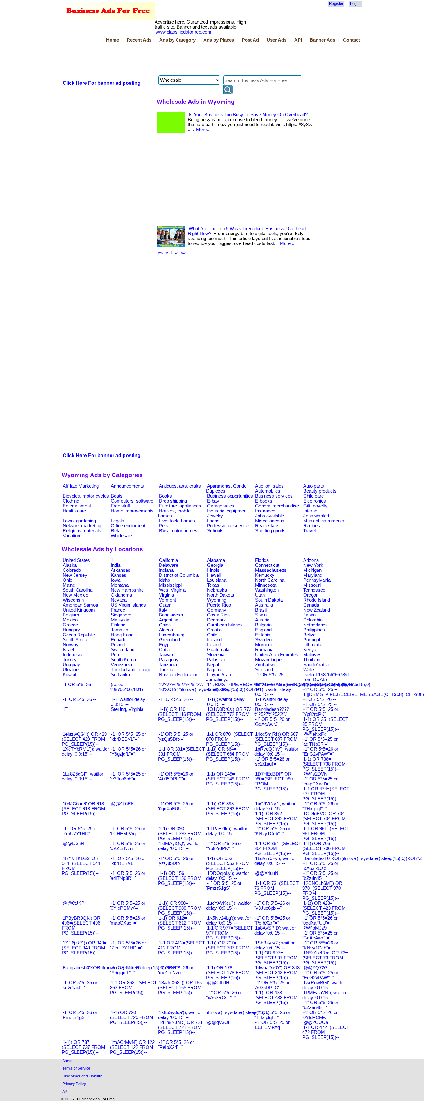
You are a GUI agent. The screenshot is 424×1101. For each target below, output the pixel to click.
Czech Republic (79, 634)
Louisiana (216, 580)
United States (76, 560)
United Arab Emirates (276, 654)
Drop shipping (173, 500)
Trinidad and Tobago (131, 669)
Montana (120, 585)
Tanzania (168, 664)
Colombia (313, 619)
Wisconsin (73, 600)
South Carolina (77, 590)
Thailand (311, 659)
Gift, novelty (315, 505)
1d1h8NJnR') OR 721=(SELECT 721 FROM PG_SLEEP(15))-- (181, 1027)
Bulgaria (263, 624)
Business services (274, 496)
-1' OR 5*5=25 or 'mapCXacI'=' (320, 781)
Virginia (166, 595)
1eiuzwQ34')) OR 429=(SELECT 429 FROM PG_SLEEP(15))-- (86, 739)
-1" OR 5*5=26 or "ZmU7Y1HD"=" (128, 945)
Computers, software (132, 500)
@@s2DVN (315, 773)
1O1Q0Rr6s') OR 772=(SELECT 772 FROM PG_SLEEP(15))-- (230, 714)
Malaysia (120, 619)
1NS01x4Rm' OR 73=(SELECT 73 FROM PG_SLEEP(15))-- (325, 957)
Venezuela (121, 664)
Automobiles (267, 491)
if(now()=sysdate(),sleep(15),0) (238, 1012)
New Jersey (75, 575)
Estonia (262, 634)
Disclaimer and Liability (82, 1076)
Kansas (118, 575)
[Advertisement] (175, 60)
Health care (74, 510)
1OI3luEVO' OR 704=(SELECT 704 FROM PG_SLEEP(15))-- (324, 818)
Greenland (169, 639)
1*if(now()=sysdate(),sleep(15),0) (336, 684)
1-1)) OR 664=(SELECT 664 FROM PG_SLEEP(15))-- (228, 754)
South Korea (123, 659)
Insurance (265, 510)
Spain (261, 614)
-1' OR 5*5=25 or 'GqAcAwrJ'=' (320, 935)
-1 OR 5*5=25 (221, 689)
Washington (267, 590)
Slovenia (215, 654)
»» (183, 252)
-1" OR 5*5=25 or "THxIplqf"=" (272, 1015)
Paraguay (168, 659)
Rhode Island (316, 600)
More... (203, 129)
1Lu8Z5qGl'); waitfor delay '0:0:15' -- (82, 776)
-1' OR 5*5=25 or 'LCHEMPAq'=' (272, 1025)
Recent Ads (139, 40)
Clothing (71, 500)
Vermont (167, 600)
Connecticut (267, 565)
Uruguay (71, 664)
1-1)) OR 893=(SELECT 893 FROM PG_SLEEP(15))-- (228, 808)
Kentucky (264, 575)
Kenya (309, 649)
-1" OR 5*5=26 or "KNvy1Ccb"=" (320, 945)
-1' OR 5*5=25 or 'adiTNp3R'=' (320, 742)
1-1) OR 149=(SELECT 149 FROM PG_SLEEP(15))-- (228, 778)
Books (165, 496)
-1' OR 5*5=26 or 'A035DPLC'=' (175, 776)
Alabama (216, 560)
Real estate (266, 525)
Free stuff (120, 505)
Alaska (70, 565)
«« (160, 252)
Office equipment (128, 525)
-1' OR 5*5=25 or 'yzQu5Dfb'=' (175, 737)
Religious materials (82, 530)
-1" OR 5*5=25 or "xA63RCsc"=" (320, 866)
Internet (310, 510)
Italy (163, 609)
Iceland (214, 639)
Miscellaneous (269, 520)
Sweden (263, 639)
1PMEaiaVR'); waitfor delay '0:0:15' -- (324, 995)
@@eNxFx (314, 734)
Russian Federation (178, 674)
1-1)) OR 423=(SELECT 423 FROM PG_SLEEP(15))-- (324, 908)
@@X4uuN (266, 873)
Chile (212, 634)
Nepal (213, 664)
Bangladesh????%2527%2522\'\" (271, 712)
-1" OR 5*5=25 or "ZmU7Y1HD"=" (80, 831)
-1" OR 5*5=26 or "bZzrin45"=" (320, 1005)
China (165, 624)
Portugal (311, 639)
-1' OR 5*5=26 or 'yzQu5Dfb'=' (175, 861)
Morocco (264, 644)
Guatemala (218, 649)
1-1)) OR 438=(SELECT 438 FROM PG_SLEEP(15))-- (276, 997)
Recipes (311, 525)
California (168, 560)
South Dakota (269, 600)
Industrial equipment (227, 510)
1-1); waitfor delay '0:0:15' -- (272, 692)
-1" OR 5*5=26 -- (176, 699)
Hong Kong (122, 634)
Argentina (168, 619)
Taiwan (166, 654)
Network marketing (82, 525)
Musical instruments (323, 520)
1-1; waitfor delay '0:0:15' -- (127, 702)
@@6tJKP (73, 903)
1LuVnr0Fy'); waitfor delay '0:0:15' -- (275, 861)
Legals (117, 520)
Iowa (115, 580)
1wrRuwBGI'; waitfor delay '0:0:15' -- (323, 985)
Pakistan (216, 659)
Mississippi (170, 585)
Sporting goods (270, 530)
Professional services (229, 525)
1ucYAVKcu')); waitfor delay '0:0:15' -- (228, 906)
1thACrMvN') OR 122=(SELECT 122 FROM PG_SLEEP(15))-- (133, 1047)
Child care (313, 496)
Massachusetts (270, 570)
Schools (215, 530)
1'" (65, 709)
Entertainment (77, 505)
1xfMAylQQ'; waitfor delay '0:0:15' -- (179, 846)
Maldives (312, 654)
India (115, 565)
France (118, 609)
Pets (163, 525)
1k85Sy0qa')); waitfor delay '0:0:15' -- (180, 1015)
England (263, 629)
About (67, 1061)
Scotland (264, 669)
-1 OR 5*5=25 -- (271, 674)
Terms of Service (76, 1068)
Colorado (72, 570)
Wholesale (121, 535)
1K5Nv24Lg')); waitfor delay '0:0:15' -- (228, 921)
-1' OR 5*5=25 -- (320, 704)
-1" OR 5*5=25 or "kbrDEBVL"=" (128, 737)
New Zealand (316, 609)
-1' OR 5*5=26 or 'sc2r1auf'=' (272, 762)
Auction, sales (269, 486)
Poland (118, 644)
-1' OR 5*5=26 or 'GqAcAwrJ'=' (272, 722)
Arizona (311, 560)
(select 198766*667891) (126, 687)
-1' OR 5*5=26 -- (79, 699)
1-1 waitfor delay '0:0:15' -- (271, 702)
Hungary (71, 629)
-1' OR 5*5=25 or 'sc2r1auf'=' (79, 985)
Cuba (164, 649)
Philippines (314, 629)
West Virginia (172, 590)
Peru (115, 654)
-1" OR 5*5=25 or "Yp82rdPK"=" (320, 712)
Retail (116, 530)
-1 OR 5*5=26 (77, 684)
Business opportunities (230, 496)
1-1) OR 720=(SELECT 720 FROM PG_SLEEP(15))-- (131, 1017)
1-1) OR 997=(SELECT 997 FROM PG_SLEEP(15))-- (276, 957)
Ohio (67, 580)
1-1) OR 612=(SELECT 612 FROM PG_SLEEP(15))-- (179, 923)
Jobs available (269, 515)
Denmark (216, 619)
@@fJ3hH (73, 843)
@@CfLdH (218, 982)
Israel (68, 649)
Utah (260, 595)
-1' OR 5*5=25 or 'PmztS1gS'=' (223, 886)
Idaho (164, 580)
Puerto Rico (219, 605)
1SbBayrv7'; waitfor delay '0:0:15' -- (274, 945)
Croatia (214, 629)
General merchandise (277, 505)
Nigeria (214, 669)
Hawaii (214, 575)
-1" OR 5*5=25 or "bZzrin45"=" (320, 876)
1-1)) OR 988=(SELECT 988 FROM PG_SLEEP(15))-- (179, 908)
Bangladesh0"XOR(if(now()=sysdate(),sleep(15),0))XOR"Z (362, 858)
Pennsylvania (317, 580)
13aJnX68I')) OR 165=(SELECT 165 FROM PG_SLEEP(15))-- (181, 987)
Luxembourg (171, 634)
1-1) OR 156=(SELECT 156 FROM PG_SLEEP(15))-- (179, 878)
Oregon (310, 595)
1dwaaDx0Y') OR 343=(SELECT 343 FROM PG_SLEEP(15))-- (278, 972)
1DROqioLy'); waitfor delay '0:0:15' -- (227, 876)
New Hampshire (127, 590)
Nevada (119, 600)
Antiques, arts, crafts (180, 486)
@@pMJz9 (315, 928)
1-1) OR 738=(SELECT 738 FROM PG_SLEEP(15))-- (324, 764)
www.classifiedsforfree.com (183, 32)
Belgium (71, 614)
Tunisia (166, 669)
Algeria (166, 629)
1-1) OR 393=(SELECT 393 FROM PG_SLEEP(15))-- (179, 833)
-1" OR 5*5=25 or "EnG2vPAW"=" (320, 975)
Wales (309, 669)
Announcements (127, 486)
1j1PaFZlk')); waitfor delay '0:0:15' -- (226, 831)
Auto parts (313, 486)
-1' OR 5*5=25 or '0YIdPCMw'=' (127, 906)
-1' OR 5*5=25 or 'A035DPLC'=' (272, 985)
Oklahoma (121, 595)
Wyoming (216, 600)
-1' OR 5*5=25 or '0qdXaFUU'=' (175, 806)
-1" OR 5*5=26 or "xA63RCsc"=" (224, 995)
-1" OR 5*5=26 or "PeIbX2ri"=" (176, 1045)
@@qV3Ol (218, 1022)
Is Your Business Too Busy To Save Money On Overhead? (248, 114)
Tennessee (314, 590)
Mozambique (268, 659)
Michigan (312, 570)
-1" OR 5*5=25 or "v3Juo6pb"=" (128, 776)
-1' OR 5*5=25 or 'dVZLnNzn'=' (127, 846)
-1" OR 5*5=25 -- (320, 689)
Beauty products (319, 491)
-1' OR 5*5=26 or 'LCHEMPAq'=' (127, 831)
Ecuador (119, 639)
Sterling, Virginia (127, 709)
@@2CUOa (315, 1022)
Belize (309, 634)
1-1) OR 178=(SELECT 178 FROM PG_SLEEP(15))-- (228, 972)
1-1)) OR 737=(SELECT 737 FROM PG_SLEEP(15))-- (83, 1047)
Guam (165, 605)
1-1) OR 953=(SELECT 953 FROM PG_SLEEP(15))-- (228, 863)
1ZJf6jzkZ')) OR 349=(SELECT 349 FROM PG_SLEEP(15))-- (84, 947)
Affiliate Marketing (81, 486)
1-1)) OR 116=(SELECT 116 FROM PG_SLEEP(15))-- (179, 714)
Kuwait (69, 674)
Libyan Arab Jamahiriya (218, 677)
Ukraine (71, 669)
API (298, 40)
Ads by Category (177, 40)
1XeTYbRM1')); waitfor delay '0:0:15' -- (85, 752)
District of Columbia (179, 575)
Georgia (215, 565)
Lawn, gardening (79, 520)
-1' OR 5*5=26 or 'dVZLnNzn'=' (175, 970)
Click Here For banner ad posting (102, 83)
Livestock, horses (177, 520)
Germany (216, 609)
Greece (70, 624)
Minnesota (265, 585)
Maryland (312, 575)
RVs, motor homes (178, 530)
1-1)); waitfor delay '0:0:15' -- (225, 702)
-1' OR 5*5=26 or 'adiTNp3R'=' (127, 876)
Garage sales (220, 505)
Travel (309, 530)
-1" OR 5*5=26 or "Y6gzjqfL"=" (128, 752)
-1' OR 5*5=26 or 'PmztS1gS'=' (79, 1015)
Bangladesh (171, 614)
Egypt (165, 644)
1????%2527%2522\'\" (181, 684)
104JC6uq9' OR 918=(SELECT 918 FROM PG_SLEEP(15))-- (84, 808)
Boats (117, 496)
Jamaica (119, 629)
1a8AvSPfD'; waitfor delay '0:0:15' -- (275, 930)
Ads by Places (218, 40)
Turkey (70, 659)
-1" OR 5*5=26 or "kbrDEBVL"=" (128, 861)
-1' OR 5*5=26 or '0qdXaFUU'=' (320, 921)
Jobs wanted (316, 515)
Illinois (213, 570)
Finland (118, 624)
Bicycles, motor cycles (86, 496)
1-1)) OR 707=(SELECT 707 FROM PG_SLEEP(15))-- (228, 947)
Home (112, 40)
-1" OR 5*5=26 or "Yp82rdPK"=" (224, 846)
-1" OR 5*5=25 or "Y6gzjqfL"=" (128, 970)
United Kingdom (79, 609)
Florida (262, 560)
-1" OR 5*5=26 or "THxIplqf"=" (320, 806)
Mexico (70, 619)
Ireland (214, 644)
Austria (262, 619)
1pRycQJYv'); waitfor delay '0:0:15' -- (276, 752)
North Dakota (220, 595)
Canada (311, 605)
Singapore (121, 614)
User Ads (276, 40)
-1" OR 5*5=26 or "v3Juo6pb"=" (272, 906)
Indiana (166, 570)
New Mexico (75, 595)
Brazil (261, 609)
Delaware (168, 565)
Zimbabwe (265, 664)
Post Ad (250, 40)
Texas (213, 585)
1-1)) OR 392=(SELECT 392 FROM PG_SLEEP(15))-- (276, 818)
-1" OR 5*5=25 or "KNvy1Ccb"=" (272, 831)
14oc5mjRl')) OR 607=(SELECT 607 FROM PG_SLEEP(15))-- (277, 739)
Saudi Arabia (316, 664)
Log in (355, 4)
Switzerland (122, 649)
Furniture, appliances (180, 505)
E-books (263, 500)
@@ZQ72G (315, 967)
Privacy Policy (74, 1084)
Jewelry (215, 515)
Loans (213, 520)
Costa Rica (218, 614)
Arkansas (120, 570)
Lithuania (312, 644)
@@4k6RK (122, 803)
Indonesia (72, 654)
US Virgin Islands (128, 605)
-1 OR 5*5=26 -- (319, 699)
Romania (264, 649)
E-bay (213, 500)
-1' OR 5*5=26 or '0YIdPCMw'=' (320, 1015)
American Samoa (80, 605)
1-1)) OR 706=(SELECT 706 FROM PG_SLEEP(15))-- (324, 848)
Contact (351, 40)
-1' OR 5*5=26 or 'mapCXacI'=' (127, 921)
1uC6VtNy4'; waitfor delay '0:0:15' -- (274, 806)
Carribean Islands (225, 624)
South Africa (75, 639)
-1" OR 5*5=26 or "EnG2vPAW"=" (320, 752)
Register (336, 4)
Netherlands (315, 624)
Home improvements (132, 510)
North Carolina (269, 580)
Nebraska (217, 590)
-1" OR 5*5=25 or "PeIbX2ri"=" (272, 921)
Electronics (314, 500)
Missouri (312, 585)
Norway (71, 644)
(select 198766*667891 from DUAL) (326, 677)
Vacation (71, 535)
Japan (309, 614)
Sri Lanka (120, 674)
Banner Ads (322, 40)
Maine (69, 585)
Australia (264, 605)
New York (313, 565)
